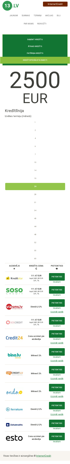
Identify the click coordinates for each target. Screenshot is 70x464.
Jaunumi (13, 15)
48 (35, 234)
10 (35, 162)
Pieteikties (57, 277)
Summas (26, 15)
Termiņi (38, 15)
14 (35, 170)
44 (35, 226)
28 (35, 194)
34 (35, 210)
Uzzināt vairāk (56, 312)
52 (35, 242)
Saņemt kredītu (35, 39)
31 (35, 202)
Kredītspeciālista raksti (35, 60)
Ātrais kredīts (35, 46)
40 (35, 218)
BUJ (59, 15)
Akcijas (49, 15)
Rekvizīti (41, 24)
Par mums (29, 24)
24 (35, 186)
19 (35, 178)
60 (35, 259)
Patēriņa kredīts (35, 53)
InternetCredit (55, 4)
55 (35, 251)
